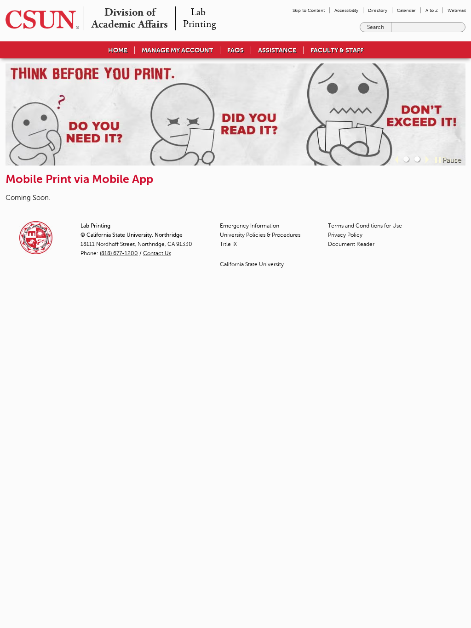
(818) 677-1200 (119, 253)
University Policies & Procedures (260, 235)
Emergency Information (249, 226)
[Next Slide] (427, 159)
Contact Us (157, 253)
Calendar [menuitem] (406, 10)
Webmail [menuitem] (456, 10)
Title (228, 244)
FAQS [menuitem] (235, 50)
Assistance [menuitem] (277, 50)
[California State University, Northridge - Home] (39, 19)
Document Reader (351, 244)
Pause (451, 160)
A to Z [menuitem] (431, 10)
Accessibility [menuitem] (346, 10)
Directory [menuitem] (377, 10)
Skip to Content (309, 10)
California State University (252, 264)
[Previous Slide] (396, 159)
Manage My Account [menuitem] (177, 50)
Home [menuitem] (117, 50)
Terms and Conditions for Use (365, 226)
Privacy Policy (345, 235)
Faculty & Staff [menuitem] (336, 50)
